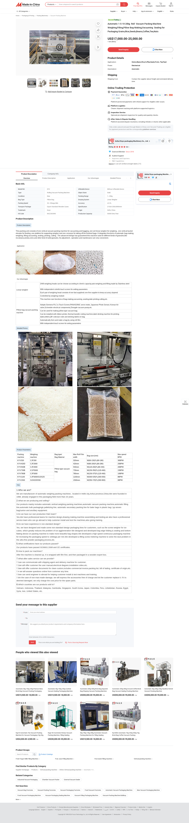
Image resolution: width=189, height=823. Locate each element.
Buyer (123, 11)
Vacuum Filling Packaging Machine (86, 795)
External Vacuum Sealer (72, 780)
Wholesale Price (97, 807)
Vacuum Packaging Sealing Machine (57, 795)
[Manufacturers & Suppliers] (28, 4)
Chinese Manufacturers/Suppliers (68, 807)
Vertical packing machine (142, 759)
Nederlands (98, 810)
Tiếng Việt (144, 810)
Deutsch (90, 810)
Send (32, 642)
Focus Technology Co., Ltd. (80, 814)
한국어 (112, 810)
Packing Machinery (42, 15)
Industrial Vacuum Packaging (28, 780)
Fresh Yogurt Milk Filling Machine (27, 759)
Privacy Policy (127, 814)
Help (134, 11)
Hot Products (41, 807)
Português (58, 810)
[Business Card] (170, 183)
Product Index (132, 807)
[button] (126, 178)
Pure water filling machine (103, 759)
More (18, 799)
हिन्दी (124, 810)
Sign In (111, 164)
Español (50, 810)
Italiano (83, 810)
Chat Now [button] (159, 50)
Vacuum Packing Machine (58, 15)
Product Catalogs (46, 754)
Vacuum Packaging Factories (70, 790)
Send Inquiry (124, 50)
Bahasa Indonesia (155, 810)
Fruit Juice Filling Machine (64, 759)
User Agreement (106, 814)
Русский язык (75, 810)
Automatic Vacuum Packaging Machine (119, 790)
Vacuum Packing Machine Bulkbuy (114, 795)
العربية (106, 810)
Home (17, 15)
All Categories (23, 11)
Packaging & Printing (28, 15)
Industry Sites (109, 807)
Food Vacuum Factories (93, 790)
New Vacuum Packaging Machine (148, 790)
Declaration (117, 814)
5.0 (146, 177)
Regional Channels (120, 807)
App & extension (146, 11)
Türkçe (137, 810)
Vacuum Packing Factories (47, 790)
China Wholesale (86, 807)
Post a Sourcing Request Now (76, 642)
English (43, 810)
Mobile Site (142, 807)
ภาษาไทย (130, 810)
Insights (149, 807)
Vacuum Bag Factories (25, 790)
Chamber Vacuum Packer (50, 780)
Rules (172, 11)
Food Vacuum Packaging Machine (29, 795)
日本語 (118, 810)
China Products (51, 807)
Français (66, 810)
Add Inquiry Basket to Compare (60, 91)
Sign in (171, 6)
